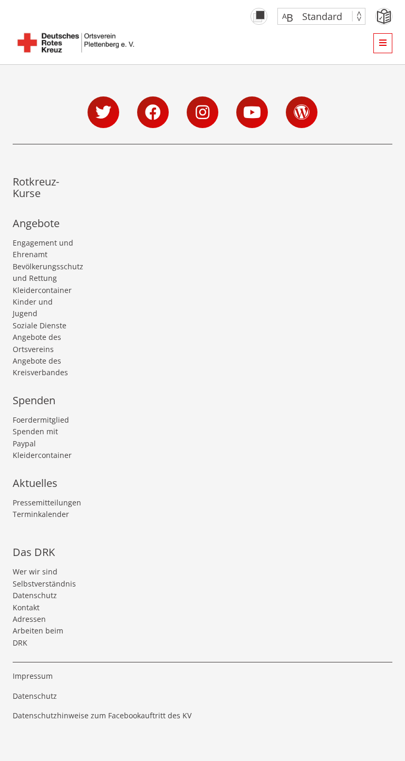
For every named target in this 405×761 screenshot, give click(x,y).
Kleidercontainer (42, 290)
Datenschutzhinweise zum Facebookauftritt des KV (102, 715)
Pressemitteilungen (44, 502)
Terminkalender (41, 514)
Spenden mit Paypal (35, 437)
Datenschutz (35, 595)
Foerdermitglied (41, 420)
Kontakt (26, 607)
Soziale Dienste (39, 325)
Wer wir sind (35, 572)
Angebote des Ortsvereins (37, 343)
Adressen (29, 619)
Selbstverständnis (44, 584)
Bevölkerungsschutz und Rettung (44, 272)
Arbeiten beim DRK (38, 636)
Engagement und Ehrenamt (43, 248)
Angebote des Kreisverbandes (40, 366)
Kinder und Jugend (33, 307)
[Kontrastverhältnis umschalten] (258, 16)
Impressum (33, 676)
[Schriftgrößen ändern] (316, 16)
